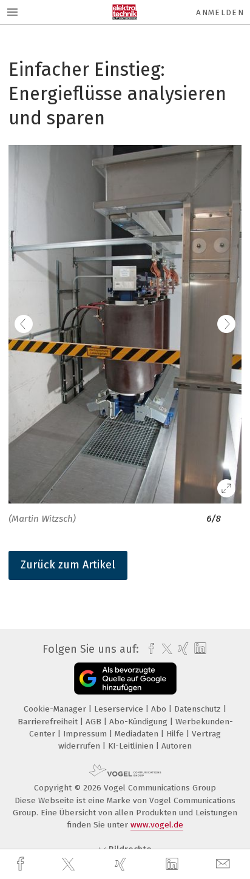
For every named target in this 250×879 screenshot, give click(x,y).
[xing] (121, 864)
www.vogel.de (156, 825)
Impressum (86, 734)
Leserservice (120, 709)
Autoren (176, 746)
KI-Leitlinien (132, 746)
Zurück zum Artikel (68, 564)
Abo (160, 709)
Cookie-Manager (56, 709)
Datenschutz (198, 709)
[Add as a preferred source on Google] (125, 678)
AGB (95, 721)
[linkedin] (173, 864)
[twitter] (69, 864)
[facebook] (22, 864)
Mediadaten (138, 734)
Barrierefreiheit (49, 721)
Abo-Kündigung (139, 721)
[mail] (224, 864)
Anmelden (220, 12)
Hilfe (176, 734)
